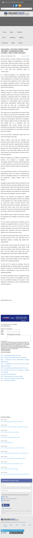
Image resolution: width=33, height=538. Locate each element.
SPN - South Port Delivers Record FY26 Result (13, 357)
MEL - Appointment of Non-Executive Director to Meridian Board (15, 474)
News (11, 32)
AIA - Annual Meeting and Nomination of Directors (14, 368)
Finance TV (5, 42)
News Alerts (5, 496)
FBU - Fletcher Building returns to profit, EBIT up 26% (13, 447)
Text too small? (25, 56)
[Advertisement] (15, 309)
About (13, 42)
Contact (20, 42)
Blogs (17, 524)
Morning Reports (6, 500)
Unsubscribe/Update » (7, 508)
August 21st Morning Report (8, 374)
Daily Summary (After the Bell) (9, 498)
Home (4, 32)
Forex (3, 37)
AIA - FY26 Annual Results (8, 380)
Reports (21, 37)
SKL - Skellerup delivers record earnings (12, 376)
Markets (19, 32)
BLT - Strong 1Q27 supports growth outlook (12, 378)
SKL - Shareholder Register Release (11, 355)
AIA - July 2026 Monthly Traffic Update (9, 469)
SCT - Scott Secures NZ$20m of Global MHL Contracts (13, 458)
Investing (12, 37)
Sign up (6, 505)
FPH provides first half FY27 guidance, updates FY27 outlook (14, 426)
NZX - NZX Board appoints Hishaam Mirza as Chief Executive (14, 453)
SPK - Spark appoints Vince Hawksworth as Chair (12, 463)
